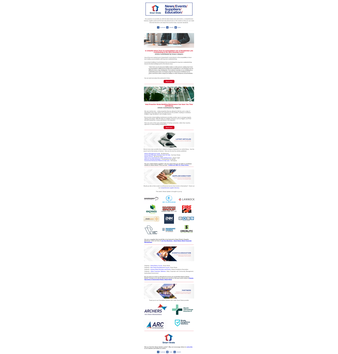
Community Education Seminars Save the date (157, 155)
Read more (169, 81)
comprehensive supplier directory (170, 187)
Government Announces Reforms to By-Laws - (157, 160)
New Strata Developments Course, (160, 267)
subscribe (190, 347)
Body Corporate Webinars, (158, 271)
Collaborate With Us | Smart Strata (178, 165)
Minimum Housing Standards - (152, 159)
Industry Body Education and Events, (161, 269)
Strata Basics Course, (157, 265)
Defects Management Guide (152, 153)
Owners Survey (148, 156)
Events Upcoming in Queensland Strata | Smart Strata (168, 278)
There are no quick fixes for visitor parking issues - (158, 157)
